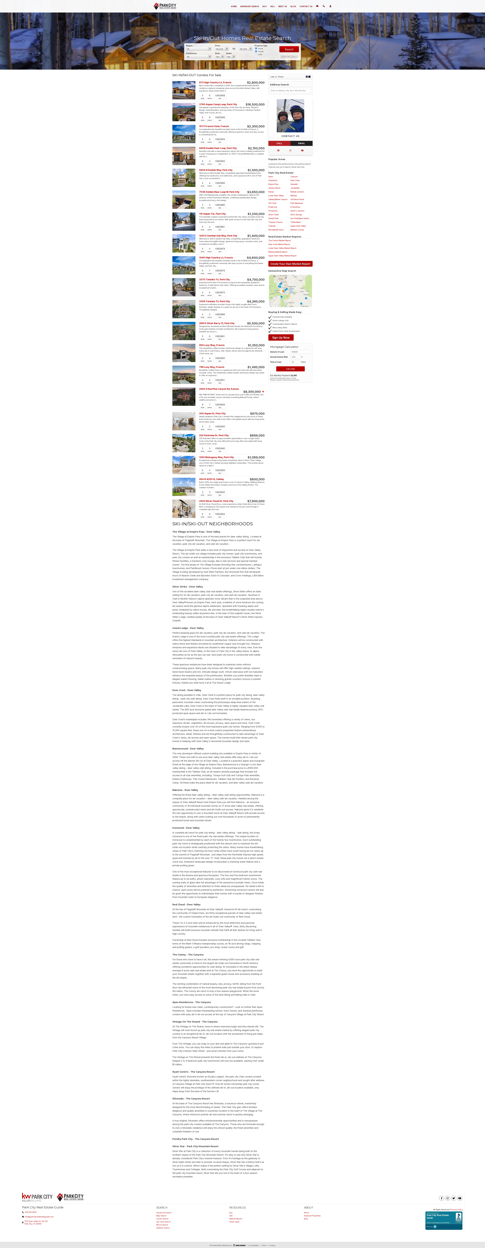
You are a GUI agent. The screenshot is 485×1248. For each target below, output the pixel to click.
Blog (306, 1219)
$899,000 (257, 435)
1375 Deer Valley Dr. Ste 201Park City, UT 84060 (36, 1222)
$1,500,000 (256, 170)
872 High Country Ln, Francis (215, 82)
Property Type (261, 46)
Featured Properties (312, 1216)
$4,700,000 (256, 279)
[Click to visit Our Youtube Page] (302, 150)
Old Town (272, 203)
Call (279, 143)
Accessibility (253, 1245)
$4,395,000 (256, 301)
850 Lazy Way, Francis (212, 345)
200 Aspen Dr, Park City (212, 413)
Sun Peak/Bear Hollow (299, 218)
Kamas (271, 192)
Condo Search (162, 1219)
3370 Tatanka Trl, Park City (214, 279)
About (306, 1213)
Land (260, 54)
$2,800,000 (256, 82)
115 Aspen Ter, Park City (212, 213)
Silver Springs (296, 214)
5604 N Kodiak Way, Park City (216, 170)
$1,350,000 (256, 345)
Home (260, 48)
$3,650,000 (256, 192)
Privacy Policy (457, 1210)
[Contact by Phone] (324, 6)
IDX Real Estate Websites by (221, 1245)
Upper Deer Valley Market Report (282, 256)
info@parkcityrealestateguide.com (39, 1217)
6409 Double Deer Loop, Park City (218, 148)
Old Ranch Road (297, 199)
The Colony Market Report (279, 240)
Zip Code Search (163, 1222)
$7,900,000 (256, 501)
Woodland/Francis (276, 230)
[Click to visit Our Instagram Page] (290, 150)
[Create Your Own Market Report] (290, 263)
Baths (229, 53)
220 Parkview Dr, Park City (214, 435)
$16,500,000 (255, 104)
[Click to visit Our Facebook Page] (278, 150)
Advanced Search (289, 56)
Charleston (272, 180)
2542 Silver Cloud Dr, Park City (216, 501)
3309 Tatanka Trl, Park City (214, 301)
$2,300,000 (256, 126)
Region (189, 46)
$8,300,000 (254, 391)
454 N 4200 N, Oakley (211, 479)
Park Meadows (296, 203)
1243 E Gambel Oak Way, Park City (218, 235)
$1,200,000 (256, 213)
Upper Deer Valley (298, 226)
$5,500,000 (256, 323)
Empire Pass (273, 184)
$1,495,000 (256, 367)
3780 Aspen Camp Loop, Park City (218, 104)
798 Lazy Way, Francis (211, 367)
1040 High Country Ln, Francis (216, 257)
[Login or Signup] (330, 6)
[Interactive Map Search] (290, 291)
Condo (261, 51)
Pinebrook (272, 207)
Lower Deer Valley (276, 195)
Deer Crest (295, 180)
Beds (217, 53)
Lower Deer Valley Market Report (282, 248)
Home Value (234, 1222)
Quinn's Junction (297, 211)
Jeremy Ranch (274, 188)
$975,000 (257, 413)
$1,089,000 (256, 457)
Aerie (270, 177)
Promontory (295, 207)
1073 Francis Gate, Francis (214, 126)
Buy (231, 1213)
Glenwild (294, 184)
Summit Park (273, 218)
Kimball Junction (297, 192)
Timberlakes (295, 222)
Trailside (271, 226)
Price (217, 46)
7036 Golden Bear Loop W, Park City (219, 192)
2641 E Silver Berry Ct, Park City (217, 323)
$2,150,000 (256, 148)
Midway (293, 195)
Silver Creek (273, 214)
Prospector (273, 211)
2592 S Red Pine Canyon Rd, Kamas (219, 389)
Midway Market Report (277, 252)
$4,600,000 (256, 257)
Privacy (272, 1245)
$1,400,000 (256, 235)
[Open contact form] (317, 6)
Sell (230, 1216)
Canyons (294, 177)
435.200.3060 (31, 1212)
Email (301, 143)
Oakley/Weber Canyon (277, 199)
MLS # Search (162, 1225)
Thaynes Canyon (275, 222)
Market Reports (235, 1219)
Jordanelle (294, 188)
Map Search (161, 1216)
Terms (263, 1245)
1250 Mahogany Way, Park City (216, 457)
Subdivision (191, 53)
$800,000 (257, 479)
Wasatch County (297, 230)
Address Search (163, 1228)
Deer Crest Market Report (279, 244)
